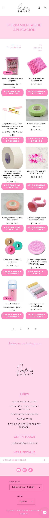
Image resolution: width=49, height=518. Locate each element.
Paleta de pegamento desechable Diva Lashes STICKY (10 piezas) (36, 261)
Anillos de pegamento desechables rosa (36, 218)
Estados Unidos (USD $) (23, 487)
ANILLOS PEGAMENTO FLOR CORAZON (36, 172)
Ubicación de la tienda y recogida (24, 408)
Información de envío (24, 401)
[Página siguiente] (36, 329)
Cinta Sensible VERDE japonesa (36, 125)
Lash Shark (22, 510)
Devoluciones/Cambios (24, 414)
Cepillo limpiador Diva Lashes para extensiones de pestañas (12, 126)
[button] (4, 8)
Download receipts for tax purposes (24, 425)
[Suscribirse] (44, 460)
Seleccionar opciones (36, 92)
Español (23, 501)
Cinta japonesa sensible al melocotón (12, 218)
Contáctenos (25, 419)
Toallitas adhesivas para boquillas (12, 79)
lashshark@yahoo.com (25, 443)
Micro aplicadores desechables (36, 79)
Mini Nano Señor (12, 304)
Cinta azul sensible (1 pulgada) (12, 260)
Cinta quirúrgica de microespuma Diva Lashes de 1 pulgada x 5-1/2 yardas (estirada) (12, 174)
